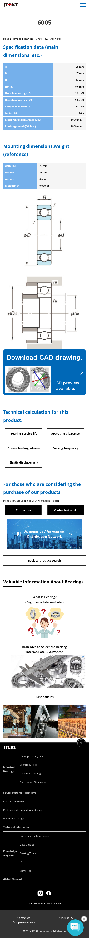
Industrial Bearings (9, 769)
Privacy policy (65, 918)
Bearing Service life (23, 434)
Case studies (27, 844)
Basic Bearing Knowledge (34, 836)
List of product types (31, 756)
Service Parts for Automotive (19, 792)
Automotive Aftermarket (34, 782)
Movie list (25, 870)
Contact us (23, 510)
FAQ (22, 862)
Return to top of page (81, 743)
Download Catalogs (31, 773)
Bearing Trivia (28, 853)
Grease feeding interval (23, 448)
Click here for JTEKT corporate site (44, 903)
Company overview (24, 922)
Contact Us (23, 918)
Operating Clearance (65, 434)
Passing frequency (65, 448)
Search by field (28, 764)
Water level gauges (14, 818)
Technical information (16, 827)
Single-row (42, 38)
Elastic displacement (23, 462)
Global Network (65, 510)
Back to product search (44, 560)
